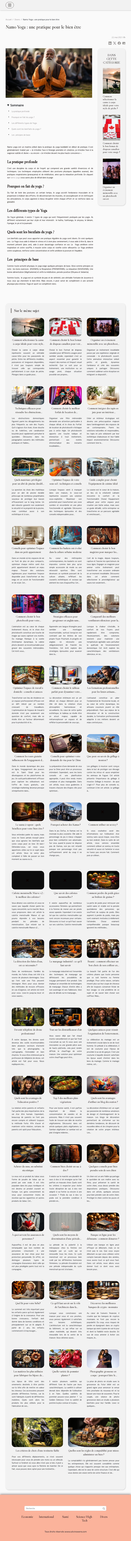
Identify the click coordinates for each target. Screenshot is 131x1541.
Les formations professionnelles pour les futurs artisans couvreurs (103, 691)
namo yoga (15, 177)
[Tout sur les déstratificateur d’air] (65, 1016)
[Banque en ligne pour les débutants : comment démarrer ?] (103, 1221)
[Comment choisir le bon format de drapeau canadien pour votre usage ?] (111, 127)
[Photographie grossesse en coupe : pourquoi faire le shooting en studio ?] (103, 1358)
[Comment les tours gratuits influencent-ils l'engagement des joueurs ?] (28, 743)
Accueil (9, 19)
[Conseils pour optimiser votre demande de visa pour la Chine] (65, 743)
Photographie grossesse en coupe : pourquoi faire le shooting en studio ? (103, 1375)
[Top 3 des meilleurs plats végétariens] (65, 1085)
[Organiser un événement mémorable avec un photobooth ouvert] (111, 171)
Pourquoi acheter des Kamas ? (66, 824)
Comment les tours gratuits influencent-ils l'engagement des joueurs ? (28, 760)
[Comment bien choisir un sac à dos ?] (65, 1153)
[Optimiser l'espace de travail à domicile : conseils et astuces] (28, 674)
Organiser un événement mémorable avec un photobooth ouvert (110, 192)
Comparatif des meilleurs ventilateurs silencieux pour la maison (103, 620)
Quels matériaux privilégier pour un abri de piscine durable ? (28, 483)
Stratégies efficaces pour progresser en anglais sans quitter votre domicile (65, 620)
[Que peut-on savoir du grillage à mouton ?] (103, 743)
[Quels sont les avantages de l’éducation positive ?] (28, 1085)
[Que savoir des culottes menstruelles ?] (65, 879)
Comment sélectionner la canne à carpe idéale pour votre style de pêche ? (111, 102)
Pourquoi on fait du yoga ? (23, 117)
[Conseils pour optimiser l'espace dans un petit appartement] (28, 535)
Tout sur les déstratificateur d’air (65, 1029)
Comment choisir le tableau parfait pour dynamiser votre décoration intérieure (65, 691)
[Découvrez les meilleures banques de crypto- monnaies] (103, 1290)
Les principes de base (21, 134)
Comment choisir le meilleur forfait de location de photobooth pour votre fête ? (65, 412)
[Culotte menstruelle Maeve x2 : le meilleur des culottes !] (28, 879)
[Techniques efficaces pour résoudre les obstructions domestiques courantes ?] (28, 395)
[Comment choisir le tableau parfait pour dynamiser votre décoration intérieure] (65, 674)
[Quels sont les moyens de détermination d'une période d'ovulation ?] (65, 1221)
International (46, 1517)
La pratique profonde (21, 111)
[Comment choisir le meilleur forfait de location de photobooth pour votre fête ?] (65, 395)
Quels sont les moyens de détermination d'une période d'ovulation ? (65, 1238)
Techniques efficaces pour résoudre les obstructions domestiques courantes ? (28, 412)
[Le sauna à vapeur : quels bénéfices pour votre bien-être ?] (28, 811)
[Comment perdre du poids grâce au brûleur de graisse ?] (103, 879)
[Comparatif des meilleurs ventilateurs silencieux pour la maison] (103, 603)
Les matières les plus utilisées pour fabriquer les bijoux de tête (28, 1375)
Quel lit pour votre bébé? (28, 1303)
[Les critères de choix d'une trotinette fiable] (37, 1432)
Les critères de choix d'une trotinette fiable (37, 1450)
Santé (65, 1517)
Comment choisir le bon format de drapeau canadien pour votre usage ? (111, 148)
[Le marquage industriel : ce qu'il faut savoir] (65, 948)
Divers (17, 19)
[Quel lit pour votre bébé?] (28, 1290)
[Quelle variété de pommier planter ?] (65, 1358)
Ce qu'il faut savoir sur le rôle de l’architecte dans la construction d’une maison (65, 1307)
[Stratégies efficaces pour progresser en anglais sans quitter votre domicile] (65, 603)
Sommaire (17, 105)
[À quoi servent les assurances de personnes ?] (28, 1221)
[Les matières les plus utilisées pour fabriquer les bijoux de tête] (28, 1358)
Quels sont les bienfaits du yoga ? (26, 128)
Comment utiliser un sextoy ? (103, 824)
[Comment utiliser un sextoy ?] (103, 811)
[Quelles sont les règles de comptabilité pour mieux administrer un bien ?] (93, 1432)
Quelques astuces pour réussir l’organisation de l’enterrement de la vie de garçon (103, 1033)
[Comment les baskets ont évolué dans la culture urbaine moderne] (65, 535)
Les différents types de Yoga (24, 123)
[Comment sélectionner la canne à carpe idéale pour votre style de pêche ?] (111, 80)
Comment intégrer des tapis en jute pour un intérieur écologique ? (103, 412)
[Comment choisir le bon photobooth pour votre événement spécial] (28, 603)
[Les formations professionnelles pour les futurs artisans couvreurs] (103, 674)
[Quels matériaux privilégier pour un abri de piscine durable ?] (28, 466)
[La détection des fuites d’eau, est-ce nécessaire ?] (28, 948)
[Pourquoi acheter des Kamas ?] (65, 811)
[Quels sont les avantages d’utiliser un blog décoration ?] (103, 1085)
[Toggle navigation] (10, 5)
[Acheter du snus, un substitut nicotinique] (28, 1153)
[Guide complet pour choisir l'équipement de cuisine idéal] (103, 466)
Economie (27, 1517)
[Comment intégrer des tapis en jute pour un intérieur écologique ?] (103, 395)
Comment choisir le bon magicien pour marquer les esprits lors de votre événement (103, 552)
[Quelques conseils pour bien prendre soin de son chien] (103, 1153)
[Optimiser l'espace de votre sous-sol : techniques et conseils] (65, 466)
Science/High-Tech (84, 1518)
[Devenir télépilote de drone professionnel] (28, 1016)
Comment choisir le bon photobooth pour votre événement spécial (28, 620)
